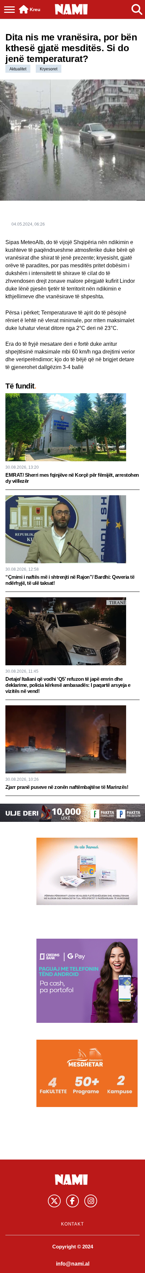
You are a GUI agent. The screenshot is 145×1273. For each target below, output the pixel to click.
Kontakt (72, 1224)
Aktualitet (17, 69)
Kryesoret (48, 69)
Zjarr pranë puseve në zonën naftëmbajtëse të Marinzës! (66, 787)
